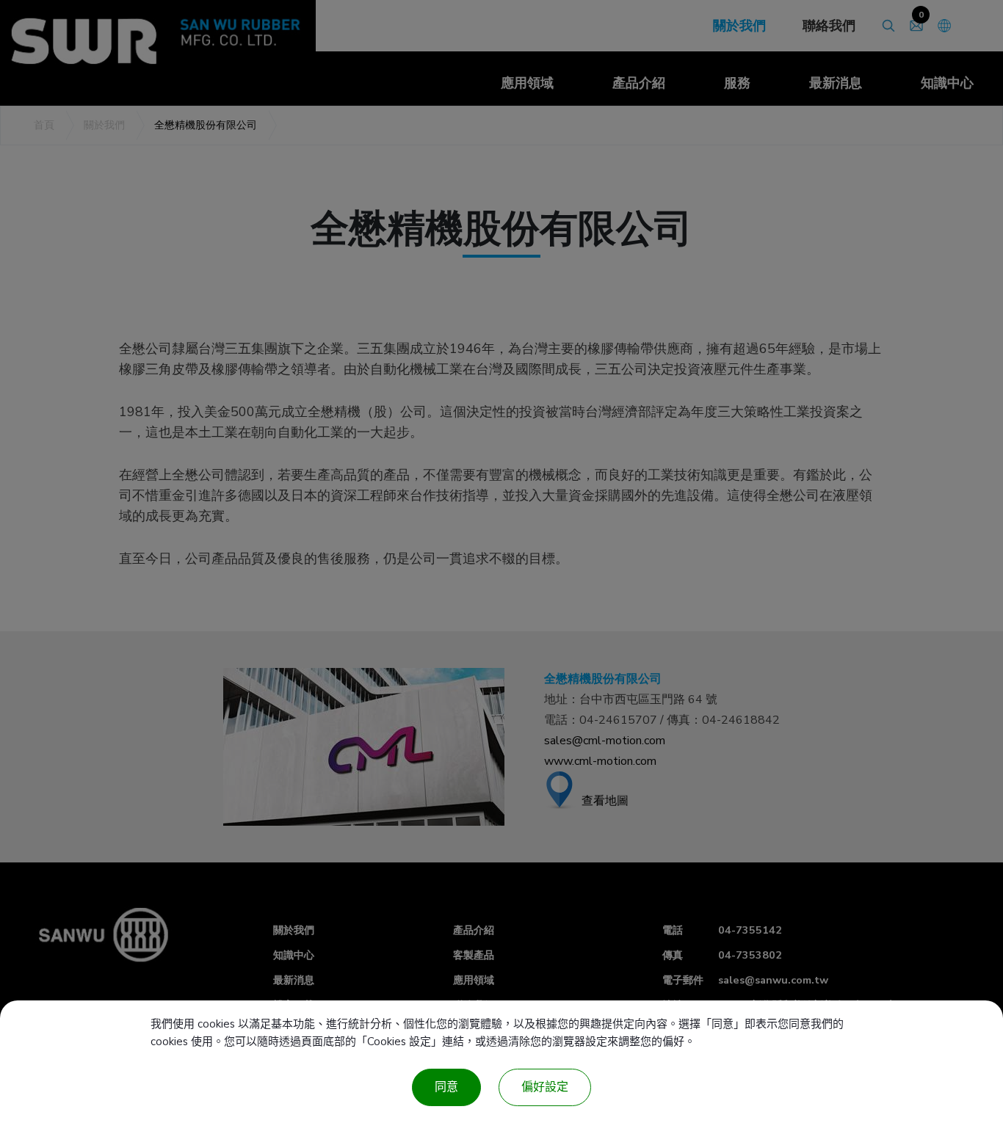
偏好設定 (544, 1087)
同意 (446, 1087)
